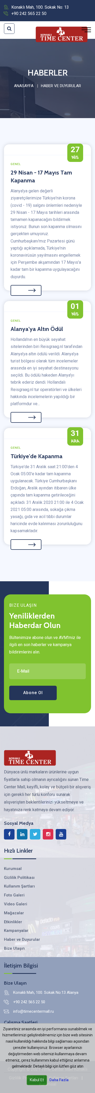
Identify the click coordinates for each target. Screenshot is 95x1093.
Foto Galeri (14, 895)
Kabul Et (37, 1080)
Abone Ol (33, 692)
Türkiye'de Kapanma (37, 456)
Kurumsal (13, 868)
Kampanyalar (16, 930)
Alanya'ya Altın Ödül (37, 328)
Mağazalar (14, 913)
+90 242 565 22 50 (28, 13)
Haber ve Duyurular (22, 939)
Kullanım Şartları (19, 886)
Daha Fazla (59, 1080)
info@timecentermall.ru (33, 1011)
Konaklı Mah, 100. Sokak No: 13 (40, 7)
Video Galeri (15, 904)
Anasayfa (24, 85)
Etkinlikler (13, 922)
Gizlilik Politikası (19, 877)
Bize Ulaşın (14, 948)
